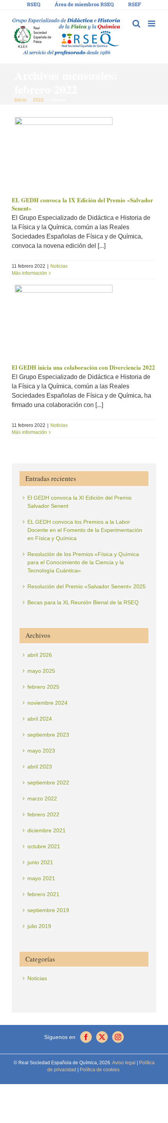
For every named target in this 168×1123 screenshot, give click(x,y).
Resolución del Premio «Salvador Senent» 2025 (86, 586)
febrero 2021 (43, 894)
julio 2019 (39, 926)
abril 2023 (39, 766)
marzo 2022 (42, 798)
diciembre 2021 (46, 830)
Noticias (59, 266)
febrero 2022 (43, 814)
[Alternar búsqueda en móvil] (136, 23)
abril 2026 (39, 655)
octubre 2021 (43, 846)
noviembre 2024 (47, 703)
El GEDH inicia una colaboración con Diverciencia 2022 (83, 367)
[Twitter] (102, 1037)
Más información (29, 273)
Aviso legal (124, 1062)
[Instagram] (118, 1037)
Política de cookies (99, 1069)
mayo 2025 (41, 671)
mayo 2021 (41, 878)
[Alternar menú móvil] (152, 23)
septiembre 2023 (48, 735)
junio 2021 (40, 862)
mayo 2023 (41, 750)
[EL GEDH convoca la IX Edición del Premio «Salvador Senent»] (84, 153)
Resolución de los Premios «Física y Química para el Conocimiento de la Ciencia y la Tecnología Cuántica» (83, 562)
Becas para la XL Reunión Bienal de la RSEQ (83, 602)
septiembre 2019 (48, 910)
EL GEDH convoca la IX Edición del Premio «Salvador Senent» (82, 204)
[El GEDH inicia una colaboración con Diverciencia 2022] (84, 321)
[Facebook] (86, 1037)
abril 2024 (39, 719)
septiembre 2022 (48, 782)
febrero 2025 (43, 687)
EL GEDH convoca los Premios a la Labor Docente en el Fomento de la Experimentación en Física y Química (84, 530)
